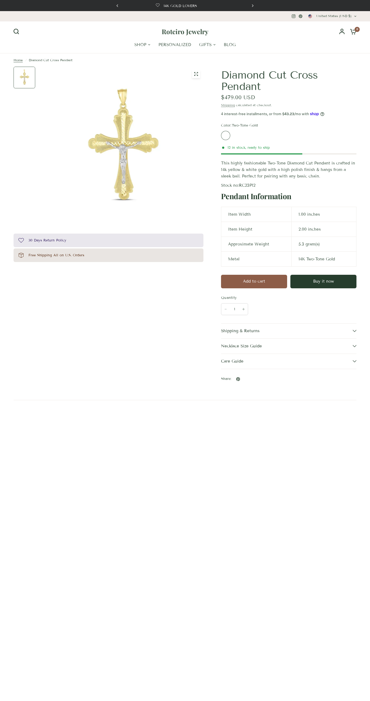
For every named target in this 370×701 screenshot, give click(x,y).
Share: (226, 379)
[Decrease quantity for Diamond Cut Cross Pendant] (225, 309)
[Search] (18, 31)
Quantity (229, 298)
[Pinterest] (300, 16)
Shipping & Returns (240, 330)
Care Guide (232, 361)
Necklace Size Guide (241, 346)
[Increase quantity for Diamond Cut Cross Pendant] (243, 309)
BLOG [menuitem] (230, 44)
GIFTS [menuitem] (205, 44)
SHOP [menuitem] (140, 44)
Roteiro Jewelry (185, 31)
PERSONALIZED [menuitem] (174, 44)
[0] (351, 31)
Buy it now (323, 281)
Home (18, 60)
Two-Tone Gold (225, 135)
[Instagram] (293, 16)
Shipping (228, 105)
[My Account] (342, 31)
